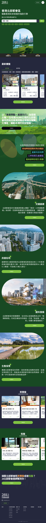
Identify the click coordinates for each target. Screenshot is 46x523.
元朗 (12, 24)
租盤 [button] (7, 20)
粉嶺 (6, 24)
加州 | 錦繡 (21, 24)
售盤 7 (15, 82)
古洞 (9, 24)
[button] (38, 21)
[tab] (4, 21)
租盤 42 (15, 84)
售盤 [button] (4, 20)
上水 (3, 24)
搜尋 (42, 20)
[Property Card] (16, 407)
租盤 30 (34, 84)
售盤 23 (34, 82)
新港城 (29, 86)
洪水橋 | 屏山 (26, 24)
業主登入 (38, 2)
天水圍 (16, 24)
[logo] (5, 2)
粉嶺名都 (10, 86)
